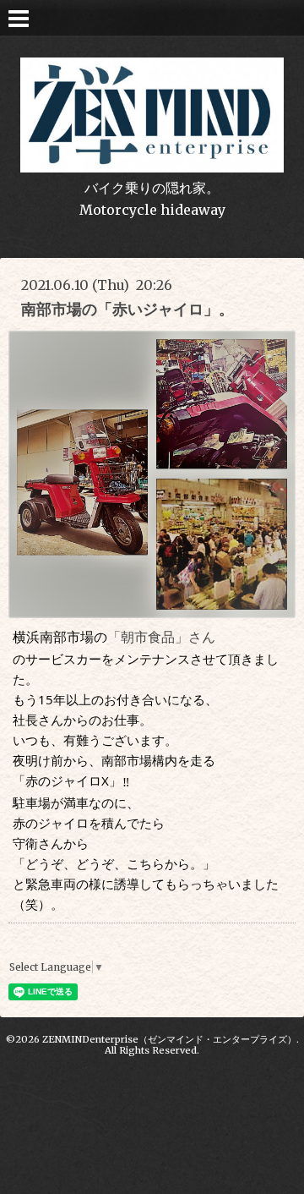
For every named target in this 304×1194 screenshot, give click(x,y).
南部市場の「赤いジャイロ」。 (127, 309)
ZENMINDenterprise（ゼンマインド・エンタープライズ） (169, 1039)
